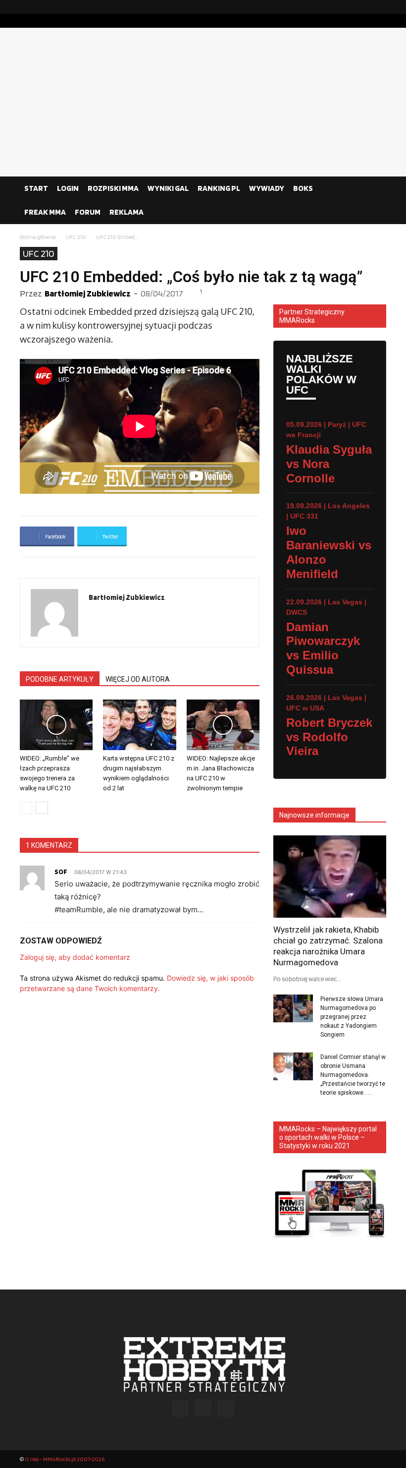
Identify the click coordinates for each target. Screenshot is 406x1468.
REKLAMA (126, 212)
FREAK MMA (45, 212)
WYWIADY (266, 188)
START (36, 188)
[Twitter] (378, 7)
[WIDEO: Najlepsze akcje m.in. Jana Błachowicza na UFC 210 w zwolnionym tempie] (223, 725)
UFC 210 (76, 236)
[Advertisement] (203, 102)
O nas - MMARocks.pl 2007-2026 (64, 1459)
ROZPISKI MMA (113, 188)
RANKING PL (219, 188)
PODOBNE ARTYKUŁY (60, 679)
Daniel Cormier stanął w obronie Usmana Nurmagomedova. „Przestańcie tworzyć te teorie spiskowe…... (353, 1075)
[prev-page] (26, 808)
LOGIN (68, 188)
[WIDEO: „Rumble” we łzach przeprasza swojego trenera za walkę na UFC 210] (56, 725)
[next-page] (42, 808)
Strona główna (38, 236)
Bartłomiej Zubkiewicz (88, 293)
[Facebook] (347, 7)
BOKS (303, 188)
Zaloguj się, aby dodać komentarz (75, 957)
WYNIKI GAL (168, 188)
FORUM (88, 212)
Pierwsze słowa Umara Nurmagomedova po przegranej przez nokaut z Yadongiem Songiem (351, 1017)
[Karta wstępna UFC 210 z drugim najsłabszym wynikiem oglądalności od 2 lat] (139, 725)
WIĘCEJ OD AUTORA (137, 679)
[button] (374, 188)
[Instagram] (362, 7)
